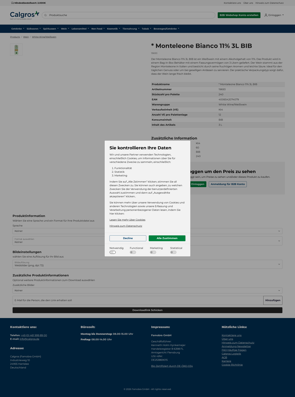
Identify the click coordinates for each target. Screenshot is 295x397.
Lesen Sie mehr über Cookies (127, 219)
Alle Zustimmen (167, 238)
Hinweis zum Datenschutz (126, 225)
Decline (128, 238)
